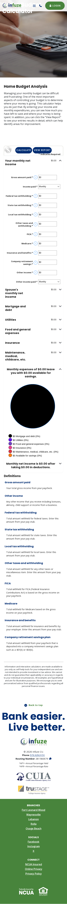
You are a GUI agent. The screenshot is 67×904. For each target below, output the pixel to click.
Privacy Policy (33, 873)
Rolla (33, 824)
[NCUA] (26, 891)
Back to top (36, 705)
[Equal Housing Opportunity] (43, 891)
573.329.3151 (37, 755)
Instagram (33, 846)
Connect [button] (33, 859)
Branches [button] (33, 805)
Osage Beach (33, 828)
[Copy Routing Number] (50, 758)
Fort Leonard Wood (33, 810)
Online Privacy (33, 869)
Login (57, 5)
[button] (33, 162)
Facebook (33, 841)
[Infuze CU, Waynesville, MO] (11, 5)
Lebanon (33, 819)
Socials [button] (33, 837)
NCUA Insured (33, 864)
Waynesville (33, 814)
